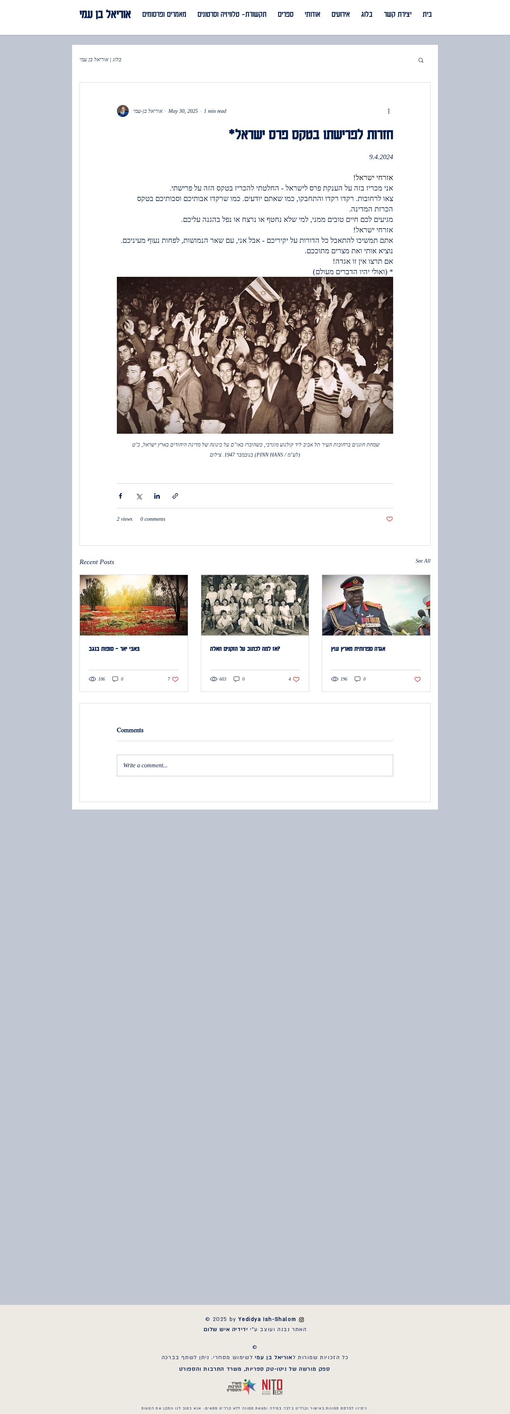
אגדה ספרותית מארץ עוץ (358, 648)
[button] (421, 60)
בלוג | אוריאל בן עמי (100, 59)
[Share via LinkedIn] (157, 495)
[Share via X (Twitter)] (138, 495)
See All (423, 561)
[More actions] (388, 110)
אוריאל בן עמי (105, 14)
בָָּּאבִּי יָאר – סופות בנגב (114, 648)
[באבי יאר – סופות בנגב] (134, 605)
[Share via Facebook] (120, 495)
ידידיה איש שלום (225, 1329)
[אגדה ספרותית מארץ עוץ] (376, 605)
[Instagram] (301, 1319)
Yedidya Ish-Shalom (271, 1319)
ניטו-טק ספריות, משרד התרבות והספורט (233, 1369)
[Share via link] (175, 495)
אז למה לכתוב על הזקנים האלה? (245, 648)
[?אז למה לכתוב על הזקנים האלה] (255, 605)
